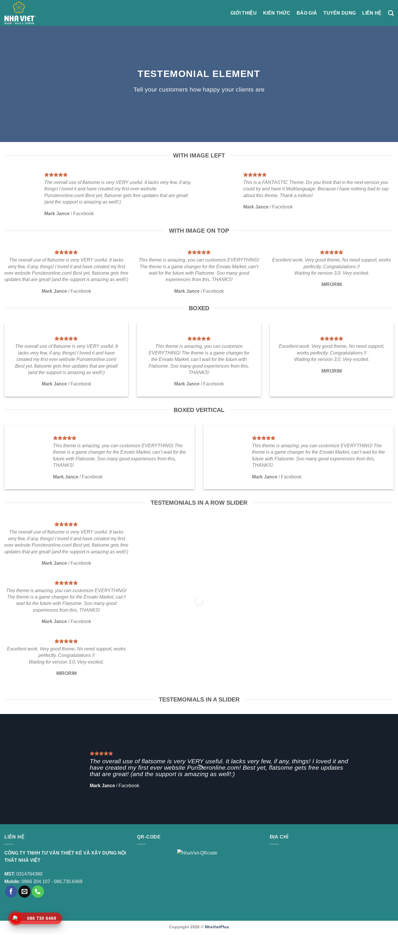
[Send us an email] (24, 891)
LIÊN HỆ (371, 12)
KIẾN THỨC (276, 12)
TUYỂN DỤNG (339, 12)
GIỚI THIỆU (243, 12)
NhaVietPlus (217, 927)
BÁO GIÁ (307, 12)
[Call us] (38, 891)
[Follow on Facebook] (11, 891)
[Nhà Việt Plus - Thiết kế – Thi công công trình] (20, 13)
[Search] (391, 13)
